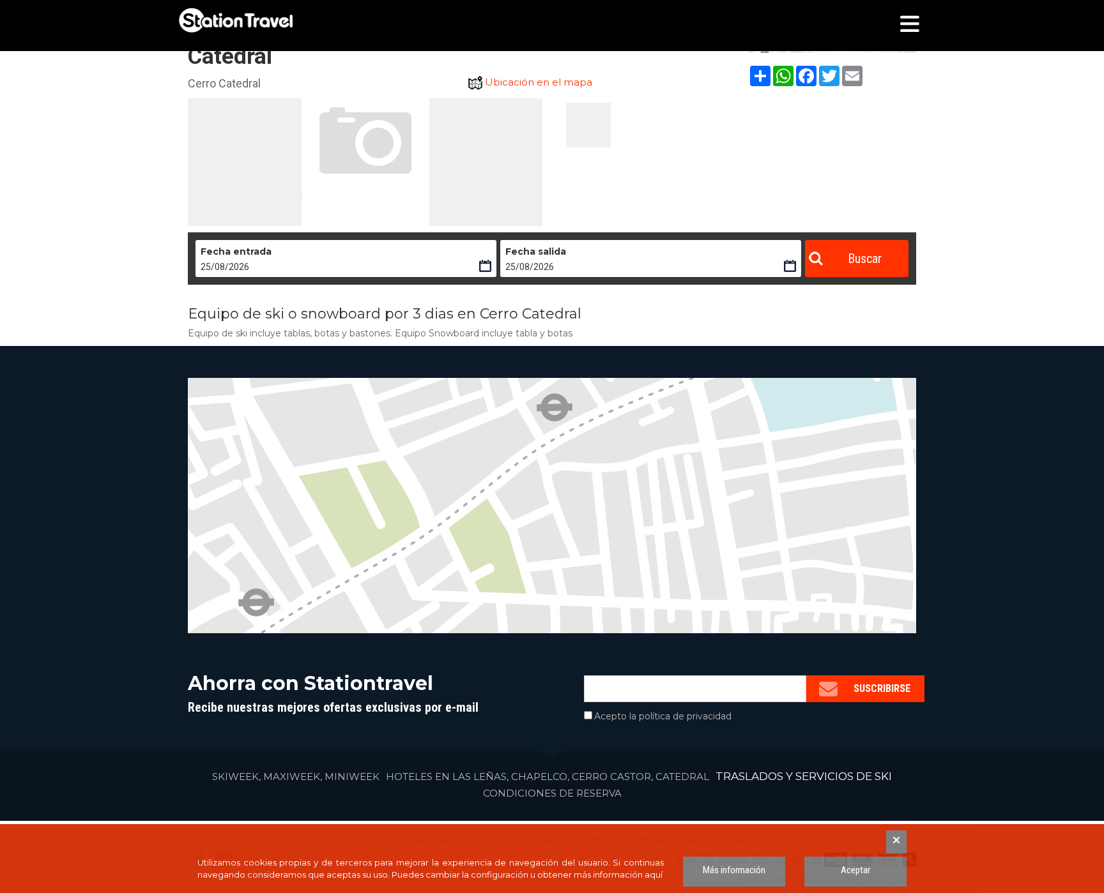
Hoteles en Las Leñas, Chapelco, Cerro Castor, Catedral (547, 776)
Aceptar (855, 870)
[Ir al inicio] (235, 20)
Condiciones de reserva (552, 793)
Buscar (865, 258)
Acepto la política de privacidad (663, 716)
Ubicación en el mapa (538, 82)
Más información (734, 870)
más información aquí (618, 874)
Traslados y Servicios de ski (804, 776)
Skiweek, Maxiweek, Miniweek (295, 776)
